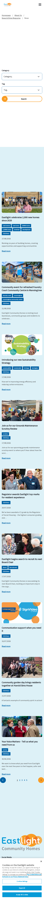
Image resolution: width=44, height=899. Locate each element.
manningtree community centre (12, 299)
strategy (26, 368)
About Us (18, 15)
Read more (6, 251)
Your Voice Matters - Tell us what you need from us (20, 743)
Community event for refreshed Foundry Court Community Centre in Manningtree (22, 289)
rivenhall (16, 229)
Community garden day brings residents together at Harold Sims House (21, 684)
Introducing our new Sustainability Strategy (19, 361)
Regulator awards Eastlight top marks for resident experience (20, 496)
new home (16, 225)
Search (24, 99)
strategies (35, 368)
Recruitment (13, 567)
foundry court (7, 295)
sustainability (7, 368)
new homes (6, 225)
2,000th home (7, 229)
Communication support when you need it (21, 629)
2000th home (26, 225)
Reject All (22, 888)
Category (5, 70)
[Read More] (22, 202)
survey (5, 750)
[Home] (11, 5)
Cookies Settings (22, 881)
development (26, 229)
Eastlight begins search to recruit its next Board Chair (22, 561)
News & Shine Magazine (11, 18)
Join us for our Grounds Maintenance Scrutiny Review (20, 427)
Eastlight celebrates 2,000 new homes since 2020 (20, 219)
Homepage (6, 15)
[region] (22, 878)
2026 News (6, 233)
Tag (3, 84)
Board (5, 567)
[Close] (41, 861)
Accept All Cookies (22, 895)
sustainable (17, 368)
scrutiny (5, 434)
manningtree (18, 295)
